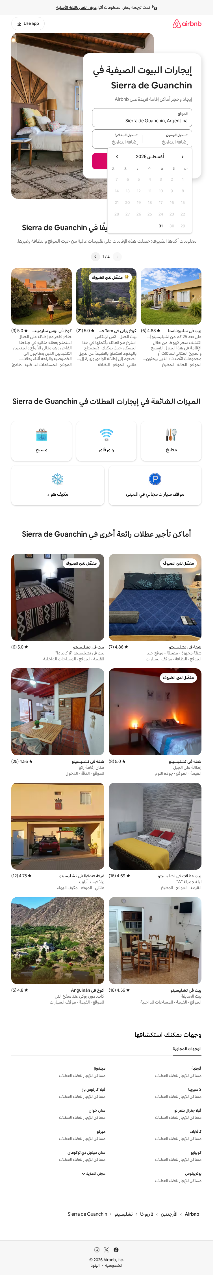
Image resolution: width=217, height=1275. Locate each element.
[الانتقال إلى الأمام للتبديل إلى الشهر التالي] (117, 156)
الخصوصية (113, 1265)
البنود (95, 1265)
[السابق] (117, 256)
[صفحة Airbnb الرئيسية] (187, 23)
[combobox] (142, 121)
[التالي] (95, 256)
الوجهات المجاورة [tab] (187, 1048)
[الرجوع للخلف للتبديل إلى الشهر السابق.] (182, 156)
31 (161, 226)
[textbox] (167, 142)
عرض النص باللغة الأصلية (76, 7)
